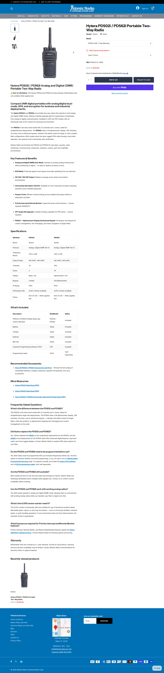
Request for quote (143, 80)
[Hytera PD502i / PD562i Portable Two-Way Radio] (24, 575)
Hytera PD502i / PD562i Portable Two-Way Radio (23, 598)
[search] (12, 8)
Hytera (74, 16)
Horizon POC (33, 16)
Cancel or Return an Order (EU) (22, 625)
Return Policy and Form (19, 622)
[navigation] (15, 28)
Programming (86, 16)
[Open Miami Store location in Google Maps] (61, 627)
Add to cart (113, 80)
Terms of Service (17, 619)
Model (88, 39)
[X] (16, 661)
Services (14, 631)
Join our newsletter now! (93, 616)
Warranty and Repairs (104, 16)
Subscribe (104, 621)
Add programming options (99, 50)
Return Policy (123, 16)
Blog (12, 628)
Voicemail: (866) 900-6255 (61, 652)
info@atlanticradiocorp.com (61, 649)
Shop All (21, 16)
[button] (92, 78)
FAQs (12, 635)
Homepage (14, 21)
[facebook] (11, 661)
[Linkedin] (21, 661)
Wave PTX (45, 16)
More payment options (120, 93)
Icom (66, 16)
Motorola (56, 16)
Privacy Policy (16, 641)
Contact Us (137, 16)
